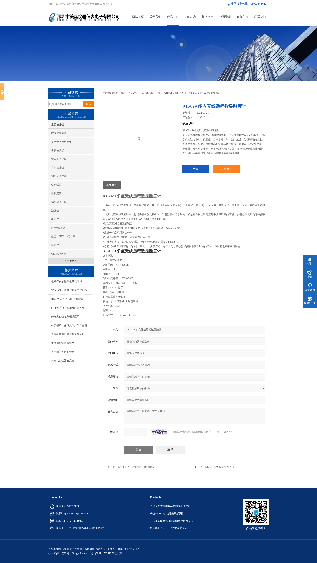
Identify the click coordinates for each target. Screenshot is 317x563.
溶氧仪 (55, 245)
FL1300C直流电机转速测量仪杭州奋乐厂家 (173, 521)
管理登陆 (117, 553)
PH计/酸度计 (58, 228)
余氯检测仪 (57, 150)
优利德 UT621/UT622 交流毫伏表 (168, 528)
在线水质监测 (59, 133)
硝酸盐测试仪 (59, 202)
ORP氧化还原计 (60, 253)
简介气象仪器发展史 (62, 360)
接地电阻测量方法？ (62, 343)
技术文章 (208, 16)
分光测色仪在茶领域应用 (65, 316)
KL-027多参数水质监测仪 (219, 467)
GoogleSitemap (80, 553)
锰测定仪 (56, 193)
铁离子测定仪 (59, 159)
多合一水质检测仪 (61, 141)
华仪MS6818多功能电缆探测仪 (167, 513)
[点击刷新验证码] (160, 432)
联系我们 (260, 16)
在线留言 (242, 16)
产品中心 (173, 16)
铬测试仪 (56, 184)
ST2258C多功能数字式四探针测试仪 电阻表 (173, 506)
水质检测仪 (57, 124)
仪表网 (65, 553)
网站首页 (138, 16)
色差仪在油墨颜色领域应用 (66, 281)
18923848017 (258, 3)
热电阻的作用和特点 (62, 351)
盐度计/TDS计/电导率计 (64, 236)
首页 (123, 93)
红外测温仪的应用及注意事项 (68, 307)
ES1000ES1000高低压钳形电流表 (136, 467)
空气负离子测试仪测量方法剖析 (69, 290)
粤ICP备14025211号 (129, 549)
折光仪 (55, 219)
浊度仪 (55, 210)
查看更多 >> (71, 261)
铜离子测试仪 (59, 176)
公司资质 (225, 16)
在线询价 (196, 168)
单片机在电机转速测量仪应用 (68, 334)
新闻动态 (190, 16)
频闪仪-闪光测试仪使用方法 (67, 299)
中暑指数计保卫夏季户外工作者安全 (71, 325)
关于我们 (155, 16)
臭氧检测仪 (57, 167)
